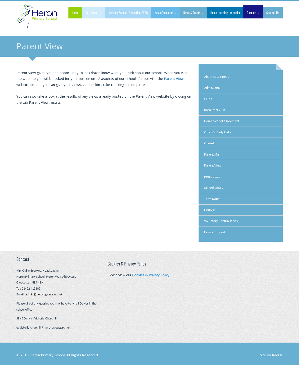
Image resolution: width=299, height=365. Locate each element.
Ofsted (209, 143)
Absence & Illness (216, 76)
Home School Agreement (221, 121)
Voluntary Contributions (221, 221)
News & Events (192, 12)
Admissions (212, 87)
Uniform (210, 210)
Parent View (212, 165)
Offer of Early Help (217, 132)
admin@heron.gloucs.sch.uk (43, 294)
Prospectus (212, 176)
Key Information (164, 12)
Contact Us (272, 12)
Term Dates (212, 199)
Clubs (208, 99)
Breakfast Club (214, 110)
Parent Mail (212, 154)
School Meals (213, 187)
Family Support (214, 232)
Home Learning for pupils (225, 12)
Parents (252, 12)
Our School (92, 12)
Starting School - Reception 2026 (128, 12)
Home (75, 12)
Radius (277, 355)
